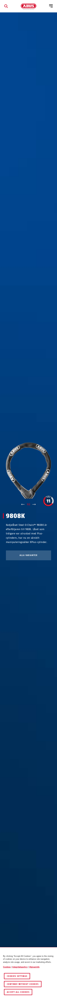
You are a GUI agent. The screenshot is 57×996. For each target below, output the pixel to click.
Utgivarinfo (34, 967)
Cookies (7, 967)
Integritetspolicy (20, 967)
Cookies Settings (17, 976)
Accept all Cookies (18, 992)
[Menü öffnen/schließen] (51, 6)
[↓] (34, 504)
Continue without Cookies (23, 984)
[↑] (23, 504)
